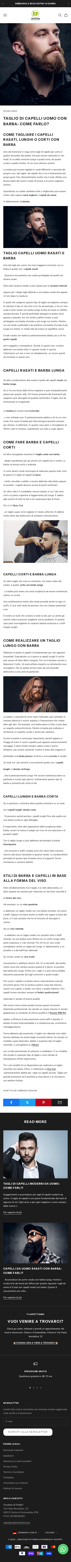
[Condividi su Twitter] (27, 1102)
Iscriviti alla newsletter (28, 1432)
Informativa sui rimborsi (15, 1482)
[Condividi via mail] (60, 1102)
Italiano (50, 1532)
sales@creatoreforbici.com (16, 1522)
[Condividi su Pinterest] (44, 1102)
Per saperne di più (12, 1212)
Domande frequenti (13, 1450)
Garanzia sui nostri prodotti (17, 1461)
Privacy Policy (10, 1466)
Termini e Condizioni (13, 1472)
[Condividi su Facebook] (11, 1102)
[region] (35, 1372)
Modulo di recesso (12, 1488)
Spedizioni (8, 1455)
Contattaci (8, 1477)
